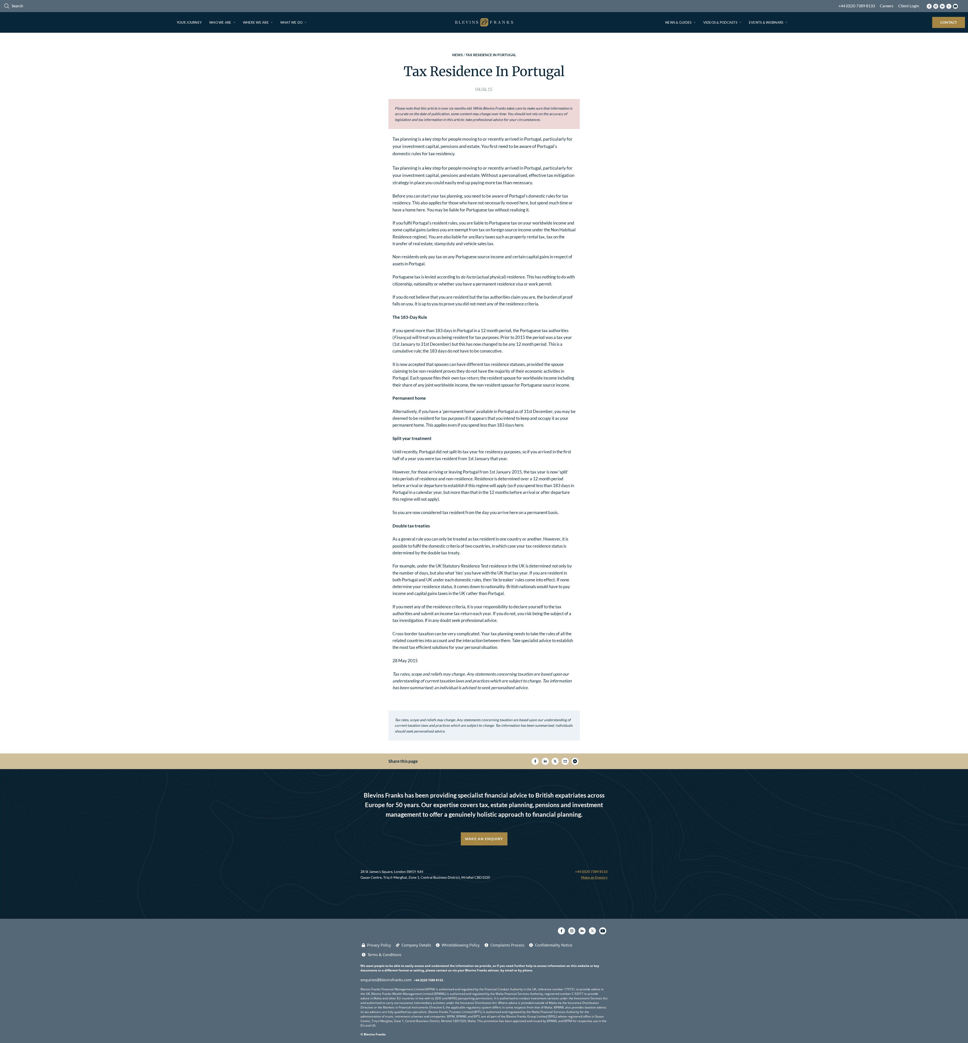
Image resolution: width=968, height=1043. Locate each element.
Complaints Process (507, 944)
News (457, 55)
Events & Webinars (766, 22)
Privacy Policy (379, 944)
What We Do (291, 22)
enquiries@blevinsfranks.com (386, 979)
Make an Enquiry (484, 839)
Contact (948, 22)
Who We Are (220, 22)
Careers (886, 5)
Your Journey (189, 22)
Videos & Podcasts (720, 22)
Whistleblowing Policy (461, 944)
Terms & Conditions (384, 954)
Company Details (416, 944)
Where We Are (256, 22)
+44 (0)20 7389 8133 (856, 5)
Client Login (908, 5)
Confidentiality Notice (553, 944)
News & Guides (678, 22)
